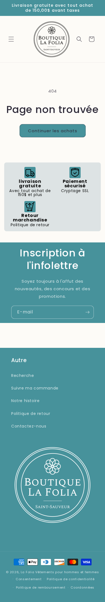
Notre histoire (25, 400)
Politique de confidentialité (71, 579)
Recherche (22, 375)
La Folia (27, 572)
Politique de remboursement (41, 587)
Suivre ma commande (35, 388)
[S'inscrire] (87, 312)
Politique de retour (30, 413)
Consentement (28, 579)
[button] (11, 39)
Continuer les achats (52, 131)
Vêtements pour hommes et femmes (67, 572)
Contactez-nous (28, 426)
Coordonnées (82, 587)
